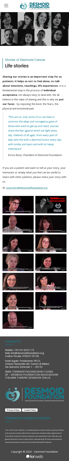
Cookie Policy (30, 410)
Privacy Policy (13, 410)
